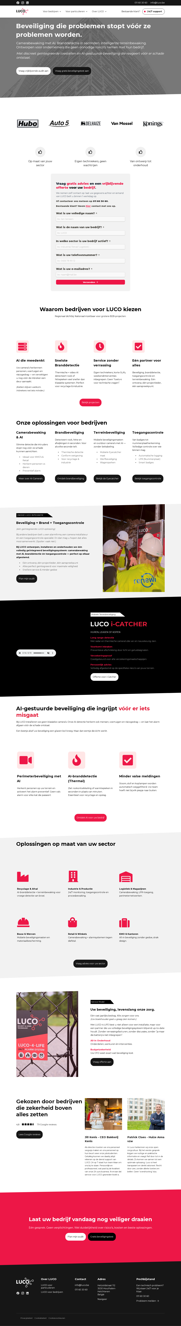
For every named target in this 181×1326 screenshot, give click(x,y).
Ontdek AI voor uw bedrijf (90, 817)
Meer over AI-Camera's (30, 478)
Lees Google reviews (29, 1134)
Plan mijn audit (27, 578)
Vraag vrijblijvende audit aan (33, 71)
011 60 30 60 (141, 2)
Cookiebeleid (40, 1318)
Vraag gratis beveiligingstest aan (72, 71)
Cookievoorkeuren (56, 1318)
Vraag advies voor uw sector (90, 963)
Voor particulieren (75, 11)
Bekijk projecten (90, 402)
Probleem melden (146, 1301)
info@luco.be (158, 2)
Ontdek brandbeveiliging (70, 478)
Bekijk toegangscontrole (148, 478)
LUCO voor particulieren (48, 1286)
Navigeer (102, 1299)
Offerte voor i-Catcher (104, 677)
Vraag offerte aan (102, 1062)
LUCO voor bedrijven (52, 1292)
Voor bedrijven (50, 11)
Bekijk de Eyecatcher (107, 478)
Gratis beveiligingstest (101, 1236)
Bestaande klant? (131, 11)
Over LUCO (98, 11)
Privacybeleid (26, 1318)
